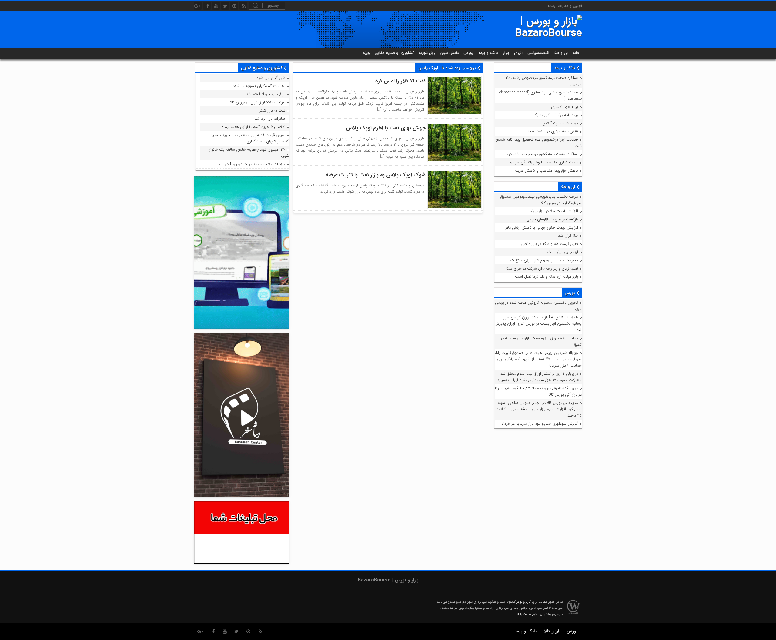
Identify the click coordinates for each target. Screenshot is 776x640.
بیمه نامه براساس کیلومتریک (555, 115)
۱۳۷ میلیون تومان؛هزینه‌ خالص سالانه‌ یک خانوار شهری (249, 152)
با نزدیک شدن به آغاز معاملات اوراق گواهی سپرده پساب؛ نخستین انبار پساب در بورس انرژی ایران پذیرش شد (538, 323)
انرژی (518, 53)
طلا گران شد (568, 236)
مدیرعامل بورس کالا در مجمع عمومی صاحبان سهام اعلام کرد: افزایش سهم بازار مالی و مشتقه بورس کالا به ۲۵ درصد (539, 409)
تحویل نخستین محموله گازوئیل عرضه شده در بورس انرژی (538, 306)
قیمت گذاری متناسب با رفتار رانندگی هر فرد (543, 162)
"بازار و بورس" (523, 602)
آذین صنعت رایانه (526, 614)
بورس (468, 53)
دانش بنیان (449, 53)
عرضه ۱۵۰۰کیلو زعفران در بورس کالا (257, 102)
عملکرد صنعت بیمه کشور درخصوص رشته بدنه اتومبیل (543, 81)
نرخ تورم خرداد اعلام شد (265, 94)
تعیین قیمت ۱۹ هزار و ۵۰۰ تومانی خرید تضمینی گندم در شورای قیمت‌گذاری (248, 138)
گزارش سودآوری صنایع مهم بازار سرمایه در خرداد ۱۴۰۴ (542, 427)
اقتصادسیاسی (538, 53)
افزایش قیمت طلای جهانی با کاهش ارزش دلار (542, 227)
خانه (576, 53)
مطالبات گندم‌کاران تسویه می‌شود (259, 86)
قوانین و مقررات (570, 6)
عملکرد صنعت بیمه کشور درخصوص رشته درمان (540, 154)
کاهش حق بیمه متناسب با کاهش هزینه (546, 170)
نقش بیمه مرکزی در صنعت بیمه (552, 131)
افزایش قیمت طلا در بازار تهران (553, 211)
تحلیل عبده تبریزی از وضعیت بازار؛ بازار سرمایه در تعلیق (541, 341)
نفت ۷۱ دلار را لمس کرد (400, 81)
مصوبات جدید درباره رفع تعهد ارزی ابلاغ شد (543, 260)
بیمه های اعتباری (564, 107)
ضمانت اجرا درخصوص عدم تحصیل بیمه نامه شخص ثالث (538, 142)
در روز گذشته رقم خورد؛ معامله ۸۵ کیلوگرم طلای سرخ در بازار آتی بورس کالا (538, 391)
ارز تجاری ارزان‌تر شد (562, 252)
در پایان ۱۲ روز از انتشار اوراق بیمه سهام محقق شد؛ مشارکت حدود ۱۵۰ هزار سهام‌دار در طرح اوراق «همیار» (540, 376)
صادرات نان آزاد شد (270, 119)
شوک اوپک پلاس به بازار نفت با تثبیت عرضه (376, 175)
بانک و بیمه (488, 53)
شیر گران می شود (270, 78)
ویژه (366, 53)
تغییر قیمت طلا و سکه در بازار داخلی (549, 244)
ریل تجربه (427, 53)
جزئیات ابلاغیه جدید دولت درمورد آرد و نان (251, 164)
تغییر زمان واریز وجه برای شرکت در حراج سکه (541, 268)
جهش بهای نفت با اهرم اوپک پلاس (386, 128)
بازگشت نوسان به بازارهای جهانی (552, 219)
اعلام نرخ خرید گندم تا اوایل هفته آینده (253, 127)
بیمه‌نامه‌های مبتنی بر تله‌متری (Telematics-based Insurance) (539, 95)
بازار (506, 53)
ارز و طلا (561, 53)
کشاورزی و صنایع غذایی (394, 53)
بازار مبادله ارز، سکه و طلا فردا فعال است (546, 276)
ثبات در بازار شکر (272, 110)
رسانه (551, 6)
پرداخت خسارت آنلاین (560, 123)
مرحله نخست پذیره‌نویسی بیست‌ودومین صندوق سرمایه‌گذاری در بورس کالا (541, 199)
